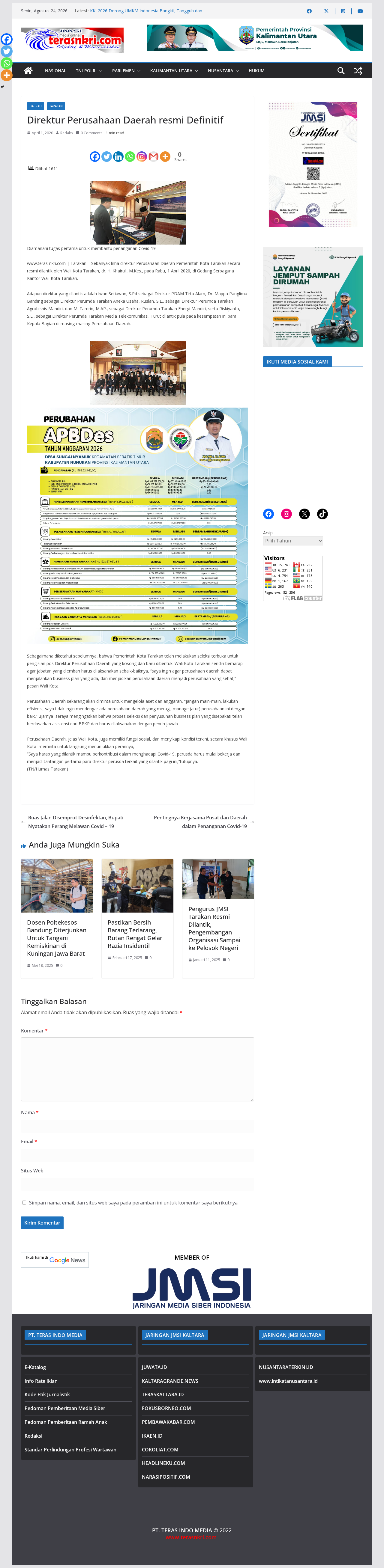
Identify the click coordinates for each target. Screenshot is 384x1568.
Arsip (268, 533)
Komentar (34, 1030)
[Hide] (2, 87)
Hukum (257, 70)
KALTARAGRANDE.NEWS (170, 1381)
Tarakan (56, 106)
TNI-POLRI (86, 70)
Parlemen (123, 70)
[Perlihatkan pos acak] (358, 71)
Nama (30, 1112)
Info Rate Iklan (41, 1381)
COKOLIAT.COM (160, 1449)
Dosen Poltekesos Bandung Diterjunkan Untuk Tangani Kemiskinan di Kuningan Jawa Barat (56, 938)
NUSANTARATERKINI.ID (286, 1367)
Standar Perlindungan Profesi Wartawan (70, 1449)
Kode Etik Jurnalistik (47, 1394)
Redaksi (67, 132)
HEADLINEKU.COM (163, 1463)
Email (29, 1141)
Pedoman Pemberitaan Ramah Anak (66, 1422)
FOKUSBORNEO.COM (166, 1408)
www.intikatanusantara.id (288, 1381)
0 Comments (91, 132)
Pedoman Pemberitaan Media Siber (65, 1408)
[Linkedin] (118, 151)
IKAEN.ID (152, 1436)
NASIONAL (55, 70)
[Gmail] (153, 151)
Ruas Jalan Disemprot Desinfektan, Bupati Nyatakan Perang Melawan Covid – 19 (75, 822)
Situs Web (32, 1170)
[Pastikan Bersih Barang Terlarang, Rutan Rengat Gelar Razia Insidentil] (137, 863)
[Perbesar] (355, 104)
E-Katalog (35, 1367)
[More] (165, 151)
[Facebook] (95, 151)
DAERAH (35, 106)
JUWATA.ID (154, 1367)
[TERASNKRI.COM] (28, 71)
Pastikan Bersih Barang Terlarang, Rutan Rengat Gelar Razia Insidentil (135, 934)
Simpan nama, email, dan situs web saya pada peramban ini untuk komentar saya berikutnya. (133, 1202)
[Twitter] (106, 151)
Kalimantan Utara (171, 70)
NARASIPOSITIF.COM (166, 1477)
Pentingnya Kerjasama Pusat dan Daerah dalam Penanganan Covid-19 (200, 822)
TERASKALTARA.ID (163, 1394)
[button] (100, 71)
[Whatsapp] (130, 151)
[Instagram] (141, 151)
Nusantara (220, 70)
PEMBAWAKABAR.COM (168, 1422)
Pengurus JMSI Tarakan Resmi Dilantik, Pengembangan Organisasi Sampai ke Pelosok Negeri (214, 928)
